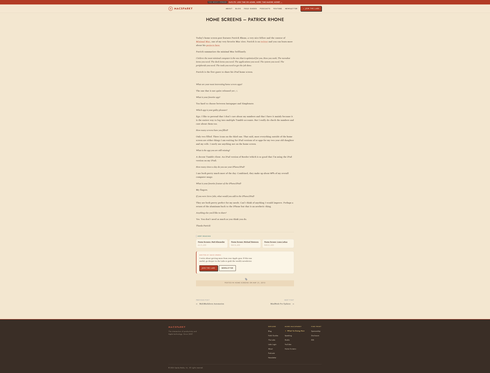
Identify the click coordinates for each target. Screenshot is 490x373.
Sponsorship (315, 331)
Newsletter (227, 268)
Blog (238, 9)
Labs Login (272, 344)
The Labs (271, 340)
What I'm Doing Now (296, 331)
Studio (287, 340)
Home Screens (290, 349)
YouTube (277, 9)
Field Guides (250, 9)
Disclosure (315, 335)
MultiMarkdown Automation (210, 304)
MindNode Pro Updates (282, 304)
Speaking (288, 335)
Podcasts (265, 9)
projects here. (213, 45)
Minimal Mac (203, 41)
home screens (242, 282)
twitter (264, 41)
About (229, 9)
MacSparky (183, 8)
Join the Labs (208, 268)
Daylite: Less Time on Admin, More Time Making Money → (255, 2)
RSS (312, 340)
